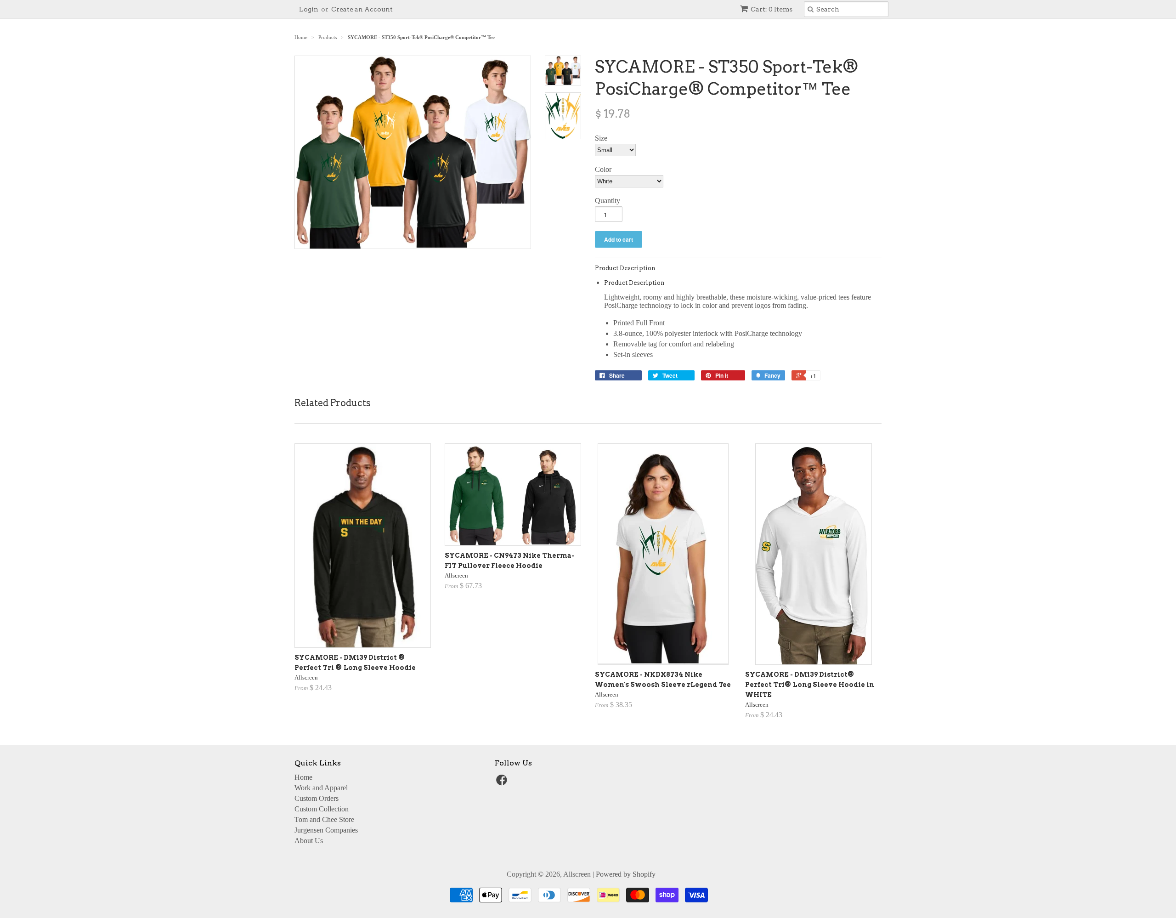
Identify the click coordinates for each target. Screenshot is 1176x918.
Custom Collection (321, 809)
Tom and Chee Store (324, 819)
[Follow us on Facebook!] (503, 783)
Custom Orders (316, 798)
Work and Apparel (321, 788)
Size (601, 138)
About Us (308, 840)
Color (603, 169)
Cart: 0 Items (771, 9)
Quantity (607, 200)
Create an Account (362, 9)
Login (308, 9)
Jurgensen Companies (326, 830)
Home (303, 777)
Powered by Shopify (626, 874)
